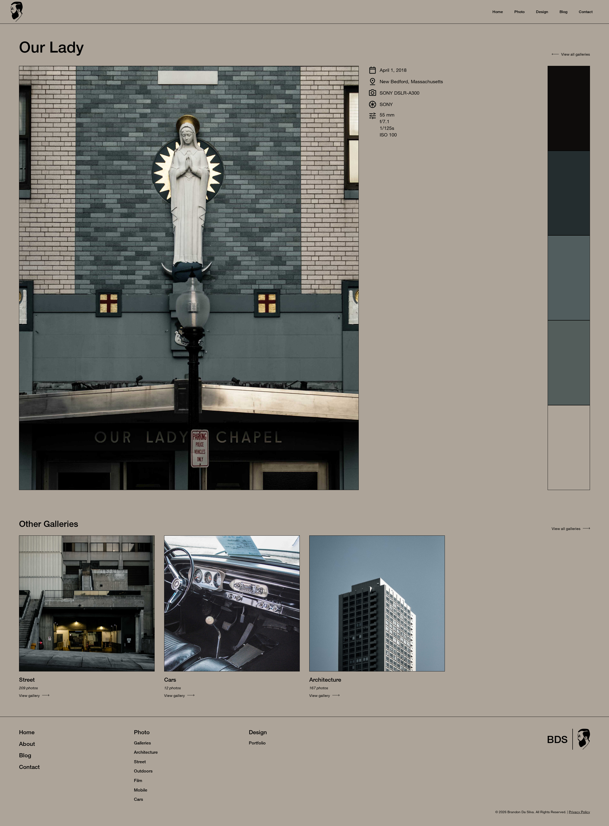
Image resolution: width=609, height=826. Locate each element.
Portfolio (257, 742)
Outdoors (143, 770)
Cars (138, 799)
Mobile (140, 789)
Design (258, 732)
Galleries (142, 742)
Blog (25, 755)
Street (140, 761)
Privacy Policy (579, 812)
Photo (142, 732)
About (27, 743)
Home (26, 732)
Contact (29, 766)
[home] (17, 12)
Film (138, 780)
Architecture (146, 752)
